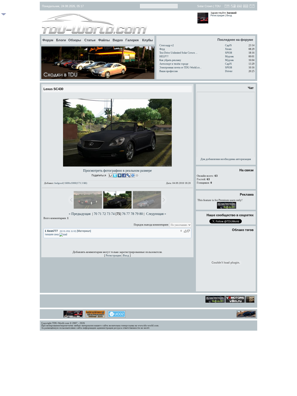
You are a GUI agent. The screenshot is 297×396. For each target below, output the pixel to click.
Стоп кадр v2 (166, 45)
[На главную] (117, 23)
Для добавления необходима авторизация (225, 159)
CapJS (228, 45)
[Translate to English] (239, 7)
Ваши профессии (168, 71)
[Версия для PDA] (233, 7)
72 (104, 214)
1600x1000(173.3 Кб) (75, 183)
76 (123, 214)
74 (113, 214)
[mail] (132, 176)
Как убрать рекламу (170, 60)
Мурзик (229, 56)
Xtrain (228, 49)
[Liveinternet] (110, 176)
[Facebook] (123, 176)
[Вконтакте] (119, 176)
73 (108, 214)
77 (128, 214)
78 (132, 214)
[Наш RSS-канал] (246, 7)
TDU (217, 6)
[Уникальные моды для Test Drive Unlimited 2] (226, 207)
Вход (229, 15)
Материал (84, 231)
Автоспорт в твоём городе (173, 63)
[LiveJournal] (128, 176)
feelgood (58, 183)
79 (136, 214)
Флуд (162, 49)
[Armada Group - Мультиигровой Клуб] (252, 301)
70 (95, 214)
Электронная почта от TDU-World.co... (180, 67)
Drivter (228, 71)
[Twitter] (115, 176)
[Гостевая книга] (227, 7)
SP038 (228, 52)
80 (141, 214)
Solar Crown (204, 6)
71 (100, 214)
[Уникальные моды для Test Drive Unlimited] (232, 301)
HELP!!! (164, 56)
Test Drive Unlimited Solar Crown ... (178, 52)
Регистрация (217, 15)
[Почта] (252, 7)
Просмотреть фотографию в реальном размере (117, 170)
